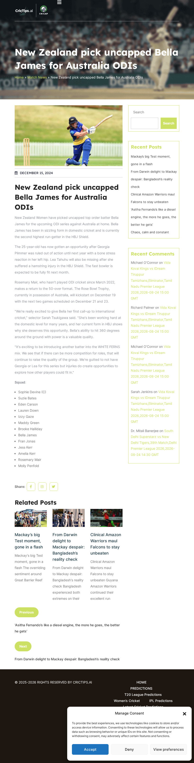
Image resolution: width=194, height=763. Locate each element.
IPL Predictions (161, 701)
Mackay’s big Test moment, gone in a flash (29, 540)
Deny (129, 749)
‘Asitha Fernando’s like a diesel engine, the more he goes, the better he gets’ (153, 216)
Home (19, 77)
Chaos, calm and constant (150, 232)
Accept (90, 749)
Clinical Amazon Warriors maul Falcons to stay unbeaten (105, 544)
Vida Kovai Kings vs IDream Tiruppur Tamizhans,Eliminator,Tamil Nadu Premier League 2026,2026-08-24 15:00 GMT (151, 280)
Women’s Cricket (127, 701)
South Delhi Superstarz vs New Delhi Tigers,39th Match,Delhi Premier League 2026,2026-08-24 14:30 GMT (153, 443)
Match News (37, 77)
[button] (184, 713)
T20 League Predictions (143, 694)
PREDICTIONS (141, 688)
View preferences (168, 749)
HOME (141, 682)
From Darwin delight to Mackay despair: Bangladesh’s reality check (69, 547)
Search (138, 112)
